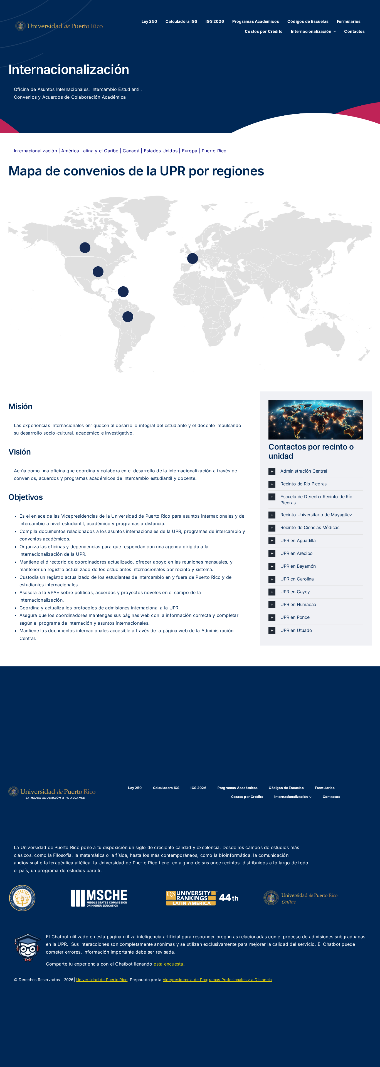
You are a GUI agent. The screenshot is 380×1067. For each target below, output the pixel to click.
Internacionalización (35, 150)
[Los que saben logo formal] (59, 23)
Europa (189, 150)
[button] (315, 471)
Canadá (131, 150)
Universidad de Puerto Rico (101, 979)
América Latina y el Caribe (89, 150)
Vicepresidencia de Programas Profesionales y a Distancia (217, 979)
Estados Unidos (160, 150)
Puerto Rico (214, 150)
